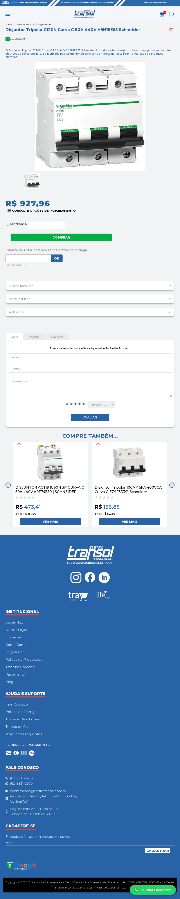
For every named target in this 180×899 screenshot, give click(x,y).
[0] (162, 14)
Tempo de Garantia (20, 727)
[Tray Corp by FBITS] (78, 597)
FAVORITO (19, 445)
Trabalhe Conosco (20, 667)
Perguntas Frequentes (23, 734)
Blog (9, 682)
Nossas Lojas (16, 630)
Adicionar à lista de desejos (171, 29)
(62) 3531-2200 (21, 778)
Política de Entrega (20, 712)
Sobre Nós (14, 622)
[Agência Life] (104, 596)
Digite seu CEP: (90, 250)
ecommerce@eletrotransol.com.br (38, 791)
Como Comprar (18, 645)
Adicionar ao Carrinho (50, 521)
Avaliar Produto (90, 417)
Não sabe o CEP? (15, 265)
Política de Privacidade (24, 659)
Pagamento (15, 674)
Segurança (14, 652)
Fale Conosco (16, 704)
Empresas (13, 637)
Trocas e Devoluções (22, 719)
